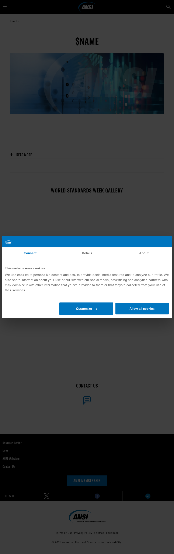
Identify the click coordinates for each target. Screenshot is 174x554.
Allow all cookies (141, 308)
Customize (84, 308)
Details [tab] (87, 253)
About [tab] (144, 253)
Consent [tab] (30, 253)
